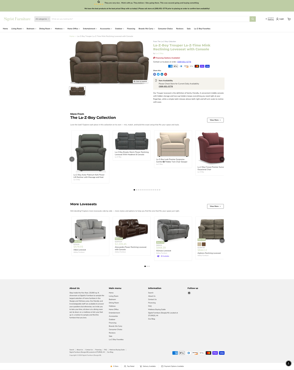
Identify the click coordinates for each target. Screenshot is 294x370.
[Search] (253, 19)
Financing (131, 28)
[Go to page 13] (157, 189)
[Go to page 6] (144, 189)
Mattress (59, 28)
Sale (189, 28)
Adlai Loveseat (80, 250)
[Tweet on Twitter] (158, 74)
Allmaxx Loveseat (163, 250)
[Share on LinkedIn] (162, 74)
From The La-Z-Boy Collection (164, 41)
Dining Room (45, 28)
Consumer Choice (165, 28)
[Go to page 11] (153, 189)
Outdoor (119, 28)
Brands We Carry (146, 28)
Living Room (16, 28)
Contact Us (152, 299)
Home (5, 28)
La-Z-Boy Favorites (202, 28)
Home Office (73, 28)
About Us (151, 296)
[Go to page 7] (146, 189)
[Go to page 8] (147, 189)
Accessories (105, 28)
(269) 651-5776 (184, 62)
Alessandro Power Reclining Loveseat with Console (130, 248)
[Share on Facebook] (154, 74)
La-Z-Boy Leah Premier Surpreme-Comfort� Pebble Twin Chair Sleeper (171, 160)
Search (150, 293)
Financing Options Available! (167, 58)
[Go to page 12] (155, 189)
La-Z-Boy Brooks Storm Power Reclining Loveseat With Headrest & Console (132, 153)
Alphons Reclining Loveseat (209, 253)
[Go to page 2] (136, 189)
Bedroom (31, 28)
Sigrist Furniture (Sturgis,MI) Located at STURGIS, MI (87, 352)
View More (214, 120)
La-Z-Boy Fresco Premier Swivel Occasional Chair (211, 168)
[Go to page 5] (142, 189)
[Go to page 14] (159, 189)
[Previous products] (71, 159)
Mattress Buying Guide (157, 309)
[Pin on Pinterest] (165, 74)
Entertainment (89, 28)
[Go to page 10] (151, 189)
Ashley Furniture (79, 252)
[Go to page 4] (140, 189)
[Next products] (222, 159)
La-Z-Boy (159, 53)
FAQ (150, 306)
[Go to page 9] (149, 189)
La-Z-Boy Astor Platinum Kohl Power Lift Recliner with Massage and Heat (89, 176)
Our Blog (151, 319)
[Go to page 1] (134, 190)
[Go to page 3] (138, 189)
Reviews (179, 28)
